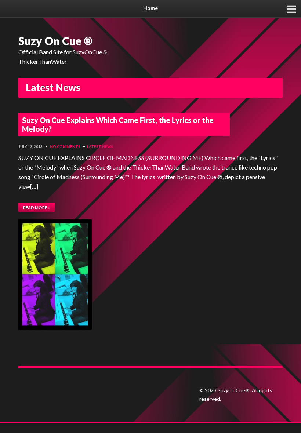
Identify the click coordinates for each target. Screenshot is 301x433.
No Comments (65, 146)
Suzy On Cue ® (55, 40)
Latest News (100, 146)
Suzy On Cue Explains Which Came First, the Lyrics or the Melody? (118, 124)
